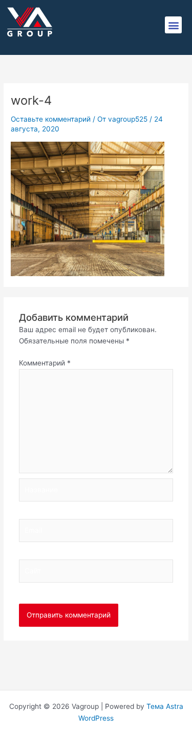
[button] (173, 24)
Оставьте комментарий (51, 119)
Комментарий (45, 363)
